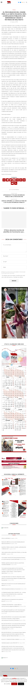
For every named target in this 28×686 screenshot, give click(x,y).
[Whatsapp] (4, 179)
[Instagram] (17, 179)
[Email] (20, 2)
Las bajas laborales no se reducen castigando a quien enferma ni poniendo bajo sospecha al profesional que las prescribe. (13, 578)
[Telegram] (7, 179)
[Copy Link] (15, 183)
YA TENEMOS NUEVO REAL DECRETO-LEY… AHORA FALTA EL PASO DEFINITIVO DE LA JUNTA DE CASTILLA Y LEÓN (14, 594)
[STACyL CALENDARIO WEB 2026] (14, 389)
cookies (14, 678)
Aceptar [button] (14, 683)
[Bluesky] (18, 2)
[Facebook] (14, 179)
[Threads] (23, 2)
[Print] (24, 179)
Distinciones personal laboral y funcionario (11, 588)
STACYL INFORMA (6, 538)
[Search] (26, 2)
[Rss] (22, 2)
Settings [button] (21, 683)
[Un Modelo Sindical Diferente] (14, 478)
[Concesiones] (5, 527)
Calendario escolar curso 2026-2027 (10, 642)
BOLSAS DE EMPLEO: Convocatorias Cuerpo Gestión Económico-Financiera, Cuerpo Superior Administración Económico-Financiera (14, 618)
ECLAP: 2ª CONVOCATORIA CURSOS (10, 639)
